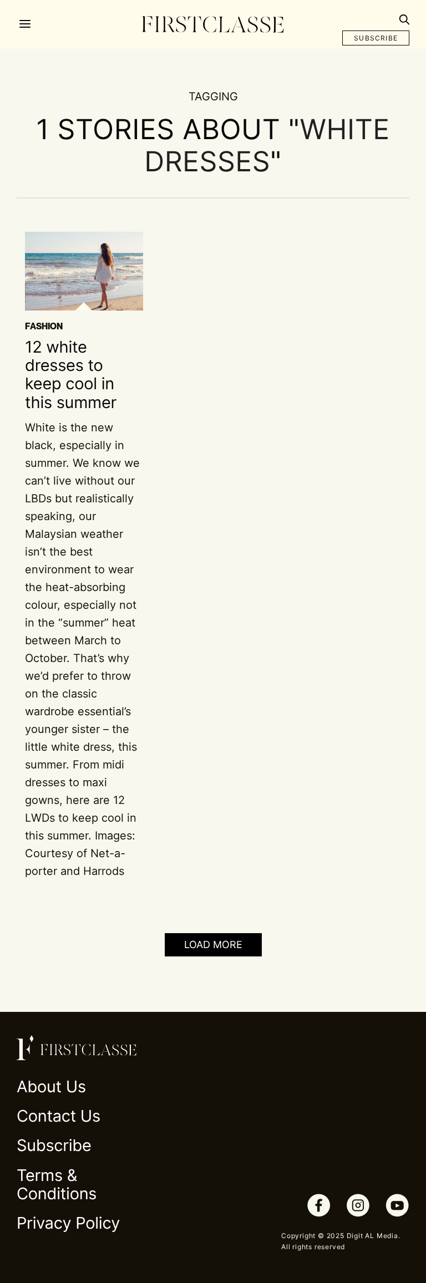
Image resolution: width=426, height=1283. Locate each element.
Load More (213, 944)
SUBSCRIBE (376, 38)
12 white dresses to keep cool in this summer (70, 375)
